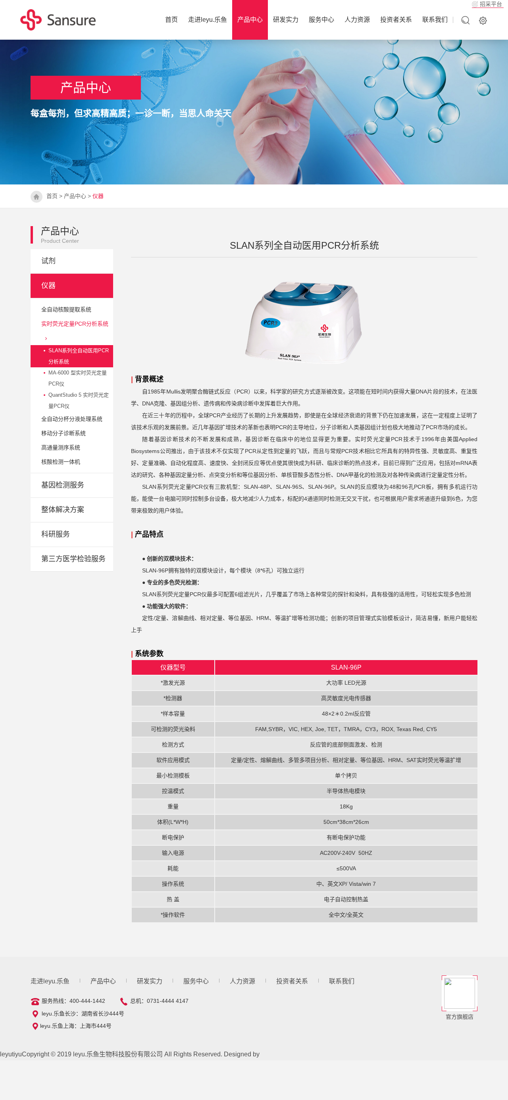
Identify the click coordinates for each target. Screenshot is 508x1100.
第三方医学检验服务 (73, 559)
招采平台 (491, 4)
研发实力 (285, 19)
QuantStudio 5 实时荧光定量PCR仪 (78, 400)
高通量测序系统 (60, 447)
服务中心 (321, 19)
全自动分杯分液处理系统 (71, 419)
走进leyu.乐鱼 (207, 19)
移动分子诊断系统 (63, 433)
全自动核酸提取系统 (66, 309)
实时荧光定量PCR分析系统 (74, 324)
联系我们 (435, 19)
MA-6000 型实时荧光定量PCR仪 (77, 378)
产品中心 (250, 19)
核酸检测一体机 (60, 462)
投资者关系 (396, 19)
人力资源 (357, 19)
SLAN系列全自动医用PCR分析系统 (78, 356)
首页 (52, 196)
